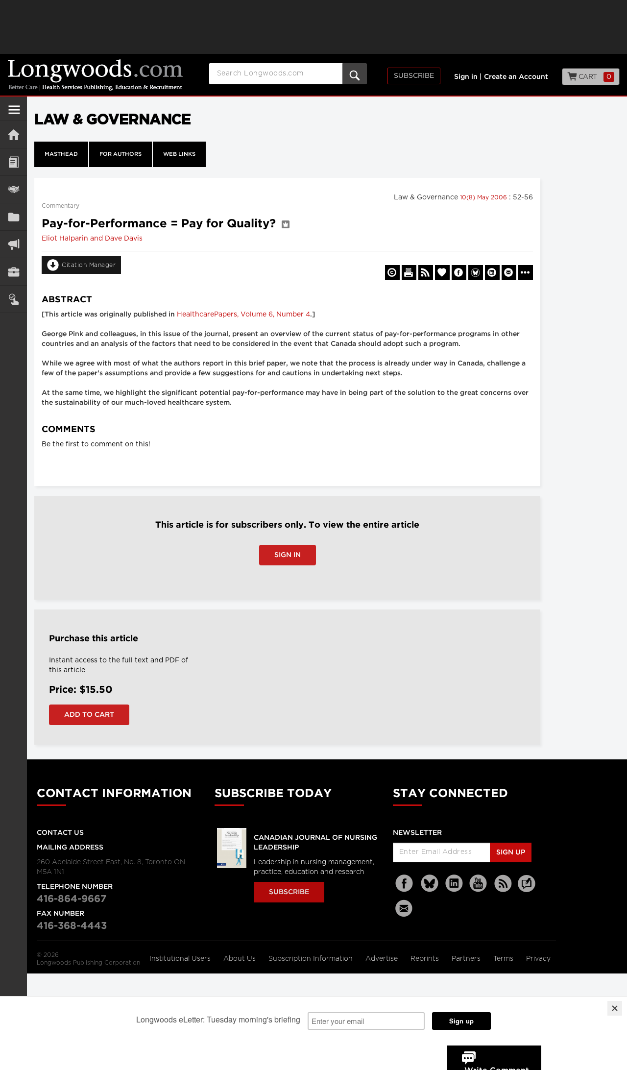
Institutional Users (181, 958)
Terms (504, 958)
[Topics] (13, 161)
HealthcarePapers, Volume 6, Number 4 (243, 314)
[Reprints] (392, 272)
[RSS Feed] (503, 884)
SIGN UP (510, 852)
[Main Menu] (14, 114)
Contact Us (60, 833)
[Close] (614, 1008)
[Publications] (13, 216)
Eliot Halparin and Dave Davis (92, 238)
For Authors (120, 154)
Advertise (382, 958)
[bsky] (429, 884)
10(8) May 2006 (484, 197)
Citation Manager (89, 265)
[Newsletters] (405, 908)
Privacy (538, 958)
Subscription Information (310, 958)
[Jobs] (13, 271)
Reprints (425, 958)
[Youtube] (478, 884)
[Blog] (526, 889)
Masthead (61, 154)
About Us (240, 958)
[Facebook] (405, 884)
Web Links (179, 154)
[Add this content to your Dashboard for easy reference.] (442, 272)
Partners (467, 958)
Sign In (287, 555)
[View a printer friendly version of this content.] (409, 272)
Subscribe (414, 76)
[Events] (13, 189)
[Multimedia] (13, 244)
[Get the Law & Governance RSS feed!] (425, 272)
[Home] (13, 134)
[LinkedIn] (454, 884)
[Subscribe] (13, 299)
